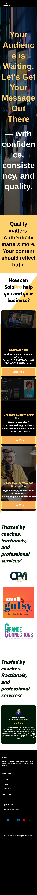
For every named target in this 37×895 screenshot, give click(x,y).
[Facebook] (7, 820)
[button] (34, 3)
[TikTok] (29, 820)
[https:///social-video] (7, 3)
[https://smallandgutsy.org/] (18, 602)
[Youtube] (24, 820)
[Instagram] (13, 820)
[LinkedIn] (18, 820)
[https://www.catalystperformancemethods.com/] (18, 576)
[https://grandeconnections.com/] (18, 631)
